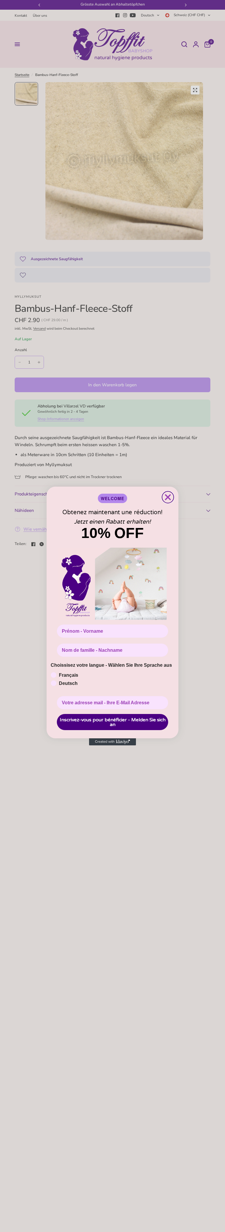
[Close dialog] (168, 497)
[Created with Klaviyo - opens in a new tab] (112, 741)
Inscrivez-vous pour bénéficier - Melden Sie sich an (113, 722)
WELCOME (112, 498)
